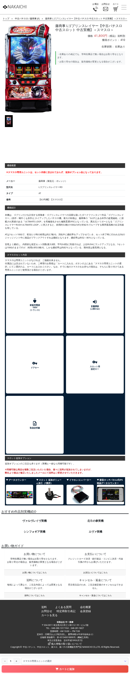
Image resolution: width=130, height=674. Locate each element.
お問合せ (46, 611)
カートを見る (49, 615)
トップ (6, 18)
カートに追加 (66, 669)
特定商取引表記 (66, 611)
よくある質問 (63, 607)
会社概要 (85, 607)
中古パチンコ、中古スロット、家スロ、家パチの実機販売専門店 (52, 647)
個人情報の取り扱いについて (66, 643)
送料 (44, 607)
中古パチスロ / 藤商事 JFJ (27, 18)
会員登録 (85, 611)
